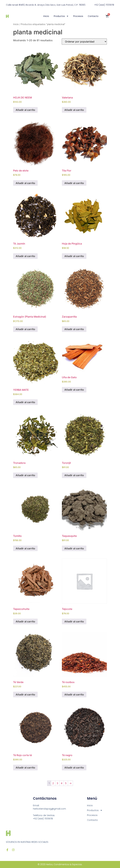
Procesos (78, 16)
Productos (59, 16)
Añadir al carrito (25, 109)
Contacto (93, 16)
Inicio (46, 16)
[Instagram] (13, 849)
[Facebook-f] (7, 849)
